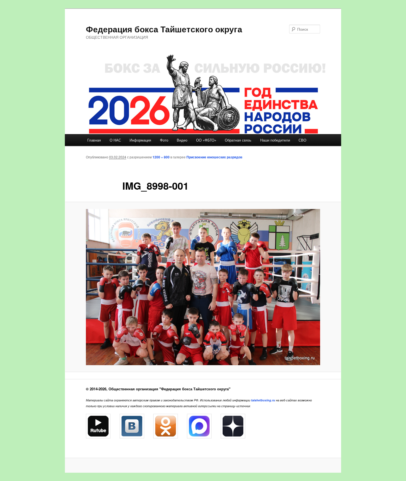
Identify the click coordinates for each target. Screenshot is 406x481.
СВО (302, 140)
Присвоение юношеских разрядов (214, 157)
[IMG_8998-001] (203, 287)
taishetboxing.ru (263, 400)
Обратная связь (238, 140)
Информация (140, 140)
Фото (164, 140)
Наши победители (275, 140)
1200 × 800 (161, 157)
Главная (94, 140)
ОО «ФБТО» (206, 140)
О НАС (115, 140)
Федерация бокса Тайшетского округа (164, 29)
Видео (182, 140)
